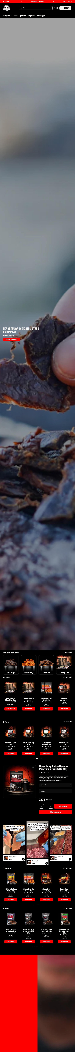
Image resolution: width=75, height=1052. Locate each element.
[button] (65, 8)
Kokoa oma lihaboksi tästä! (11, 339)
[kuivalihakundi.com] (6, 8)
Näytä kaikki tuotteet (67, 677)
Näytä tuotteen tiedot (55, 812)
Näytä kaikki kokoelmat (67, 652)
